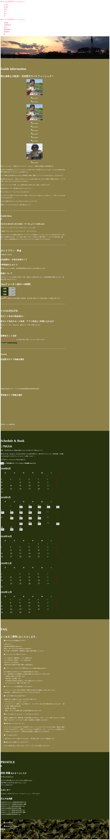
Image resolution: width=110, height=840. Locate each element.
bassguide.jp (7, 836)
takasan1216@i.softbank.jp (12, 826)
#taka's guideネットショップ (8, 339)
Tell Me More (32, 54)
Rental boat (7, 29)
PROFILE (7, 31)
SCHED (6, 7)
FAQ (5, 11)
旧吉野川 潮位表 (8, 832)
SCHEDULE (7, 25)
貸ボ (5, 13)
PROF (5, 9)
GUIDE (6, 4)
